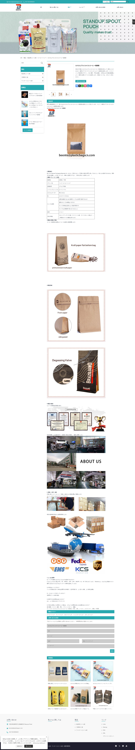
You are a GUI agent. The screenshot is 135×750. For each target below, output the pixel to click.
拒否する (19, 746)
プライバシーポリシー (39, 743)
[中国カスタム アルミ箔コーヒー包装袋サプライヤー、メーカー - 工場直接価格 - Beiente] (19, 7)
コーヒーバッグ (42, 57)
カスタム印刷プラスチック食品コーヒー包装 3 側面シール (81, 708)
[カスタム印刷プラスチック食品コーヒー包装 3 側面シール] (80, 696)
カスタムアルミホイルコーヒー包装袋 (57, 57)
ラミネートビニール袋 (26, 80)
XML (104, 733)
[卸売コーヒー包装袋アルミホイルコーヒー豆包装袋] (58, 696)
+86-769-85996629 (29, 1)
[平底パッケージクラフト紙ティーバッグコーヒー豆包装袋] (103, 696)
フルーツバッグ (68, 614)
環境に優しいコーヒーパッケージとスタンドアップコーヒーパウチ (58, 683)
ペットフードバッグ (78, 614)
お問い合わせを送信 (100, 7)
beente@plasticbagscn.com (15, 1)
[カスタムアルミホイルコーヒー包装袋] (53, 94)
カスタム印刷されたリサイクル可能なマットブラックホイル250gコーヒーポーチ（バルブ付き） (81, 683)
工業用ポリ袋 (24, 77)
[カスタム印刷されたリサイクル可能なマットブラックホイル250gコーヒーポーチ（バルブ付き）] (80, 671)
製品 (69, 7)
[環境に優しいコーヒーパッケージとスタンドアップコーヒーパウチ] (58, 671)
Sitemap (105, 727)
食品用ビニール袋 (32, 57)
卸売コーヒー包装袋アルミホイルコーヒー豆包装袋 (58, 708)
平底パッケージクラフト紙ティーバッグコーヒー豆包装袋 (103, 708)
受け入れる (28, 746)
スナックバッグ (88, 614)
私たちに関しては (54, 7)
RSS (104, 730)
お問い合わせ (120, 7)
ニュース (81, 7)
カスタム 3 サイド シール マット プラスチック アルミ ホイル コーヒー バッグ (103, 683)
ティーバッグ (59, 614)
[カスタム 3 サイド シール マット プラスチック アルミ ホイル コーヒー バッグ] (103, 671)
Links (104, 724)
